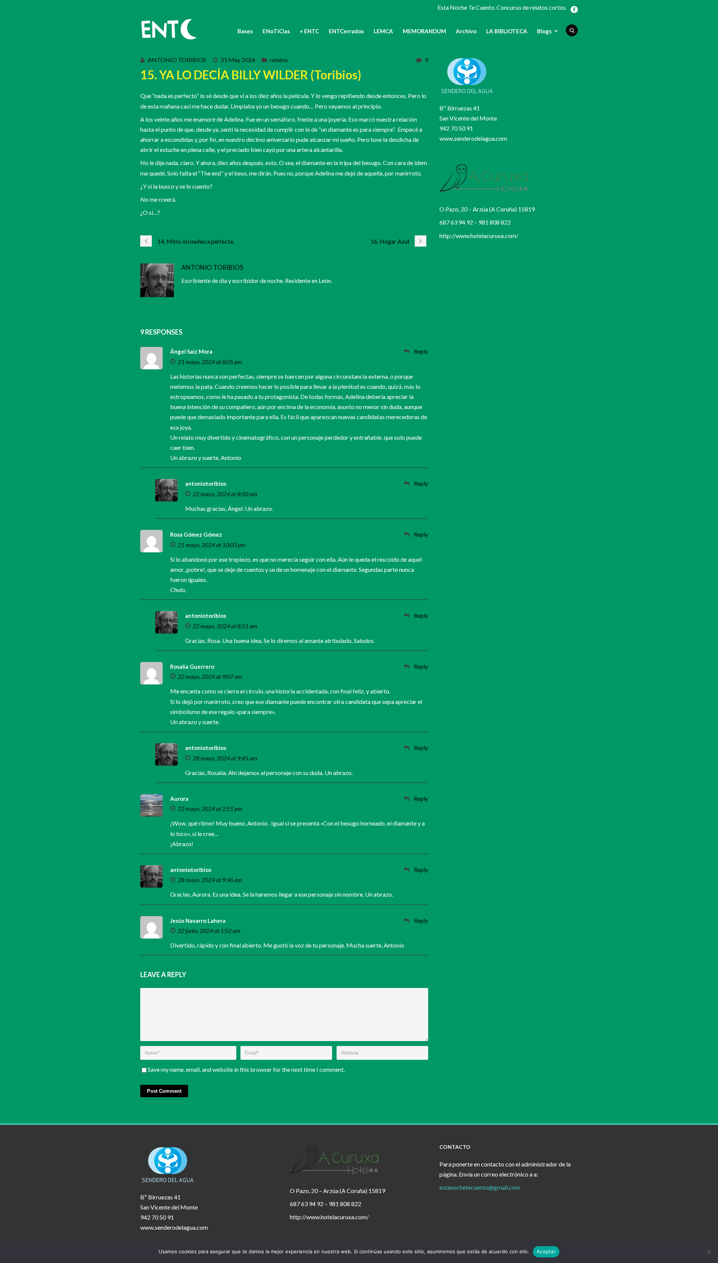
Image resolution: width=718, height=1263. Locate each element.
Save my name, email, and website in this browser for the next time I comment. (246, 1069)
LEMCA (383, 31)
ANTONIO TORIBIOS (177, 59)
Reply (421, 351)
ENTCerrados (346, 31)
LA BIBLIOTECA (506, 31)
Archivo (466, 31)
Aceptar (546, 1251)
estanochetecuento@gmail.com (479, 1187)
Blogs (544, 31)
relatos (279, 59)
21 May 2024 (238, 59)
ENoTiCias (276, 31)
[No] (708, 1252)
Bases (245, 31)
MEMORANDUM (424, 31)
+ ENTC (309, 31)
